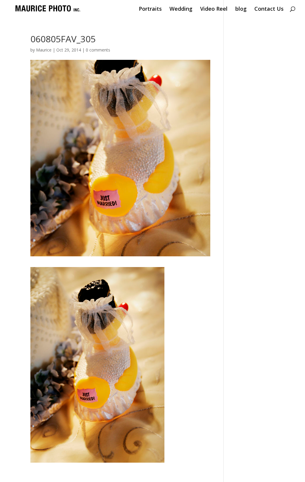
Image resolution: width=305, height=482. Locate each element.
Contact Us (269, 9)
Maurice (44, 50)
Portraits (150, 9)
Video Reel (214, 9)
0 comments (98, 50)
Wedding (180, 9)
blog (241, 9)
